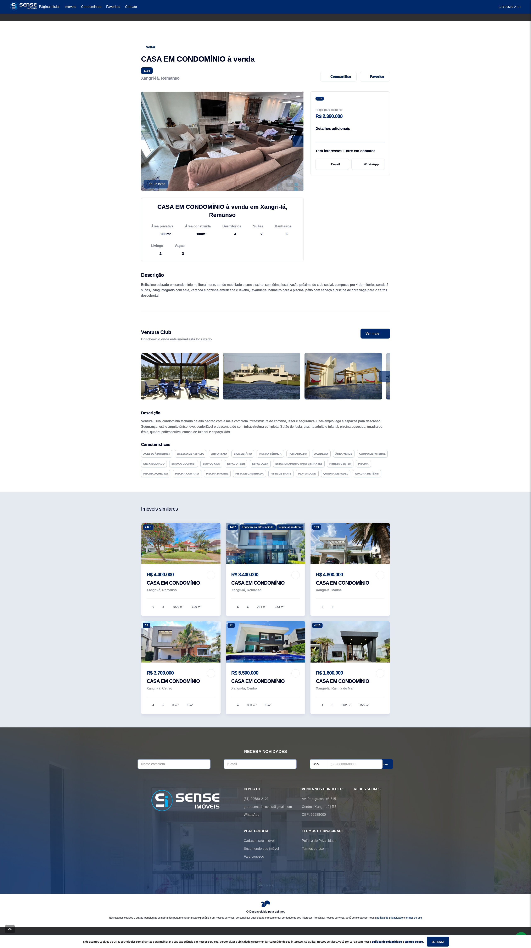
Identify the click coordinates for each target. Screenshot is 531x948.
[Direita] (384, 376)
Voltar (150, 47)
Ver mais (372, 333)
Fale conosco (254, 856)
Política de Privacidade (319, 840)
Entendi (437, 942)
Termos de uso (313, 848)
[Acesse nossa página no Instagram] (367, 799)
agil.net (280, 911)
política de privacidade (389, 917)
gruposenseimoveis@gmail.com (268, 806)
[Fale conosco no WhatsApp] (356, 799)
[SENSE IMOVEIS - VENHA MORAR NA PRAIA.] (185, 801)
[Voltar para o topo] (10, 929)
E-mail (335, 164)
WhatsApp (371, 164)
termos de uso (414, 917)
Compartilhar (340, 76)
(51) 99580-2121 (509, 6)
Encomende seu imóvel (261, 848)
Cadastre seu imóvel (259, 840)
